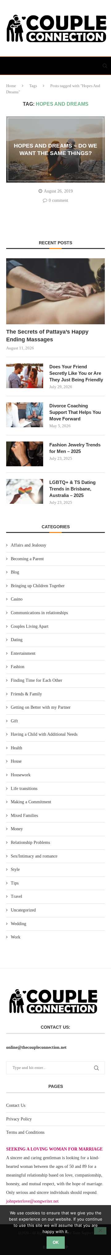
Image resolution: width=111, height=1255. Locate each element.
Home (11, 85)
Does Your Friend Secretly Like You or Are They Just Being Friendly (76, 373)
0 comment (58, 200)
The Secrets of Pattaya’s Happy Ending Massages (47, 336)
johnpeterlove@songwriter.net (32, 1201)
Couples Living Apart (29, 626)
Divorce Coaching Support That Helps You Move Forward (75, 412)
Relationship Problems (30, 842)
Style (15, 869)
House (16, 761)
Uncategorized (23, 910)
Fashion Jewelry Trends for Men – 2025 (75, 448)
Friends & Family (26, 694)
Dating (17, 639)
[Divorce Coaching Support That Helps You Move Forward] (24, 414)
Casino (17, 599)
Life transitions (24, 788)
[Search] (105, 66)
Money (17, 829)
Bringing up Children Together (38, 585)
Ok (56, 1242)
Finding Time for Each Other (36, 680)
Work (15, 937)
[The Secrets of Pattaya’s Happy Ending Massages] (55, 291)
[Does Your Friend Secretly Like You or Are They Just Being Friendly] (24, 375)
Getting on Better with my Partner (41, 707)
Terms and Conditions (25, 1132)
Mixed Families (24, 815)
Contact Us (15, 1105)
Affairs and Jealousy (28, 545)
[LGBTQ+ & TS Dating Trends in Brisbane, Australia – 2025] (24, 491)
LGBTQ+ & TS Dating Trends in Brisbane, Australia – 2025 (72, 489)
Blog (15, 572)
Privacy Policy (19, 1119)
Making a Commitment (31, 802)
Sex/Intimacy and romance (34, 856)
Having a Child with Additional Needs (44, 734)
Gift (14, 721)
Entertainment (23, 653)
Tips (14, 883)
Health (16, 748)
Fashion (17, 666)
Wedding (18, 923)
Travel (16, 896)
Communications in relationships (39, 612)
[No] (100, 1231)
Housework (21, 775)
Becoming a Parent (27, 559)
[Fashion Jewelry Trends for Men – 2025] (24, 453)
